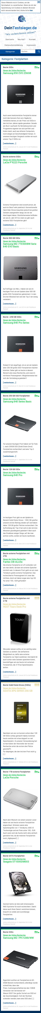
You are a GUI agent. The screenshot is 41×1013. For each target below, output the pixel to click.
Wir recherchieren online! (20, 33)
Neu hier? (21, 39)
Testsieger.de (20, 27)
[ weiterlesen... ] (9, 143)
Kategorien (10, 51)
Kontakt (32, 39)
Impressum (31, 45)
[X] (39, 2)
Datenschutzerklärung (14, 45)
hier (31, 10)
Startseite (9, 39)
